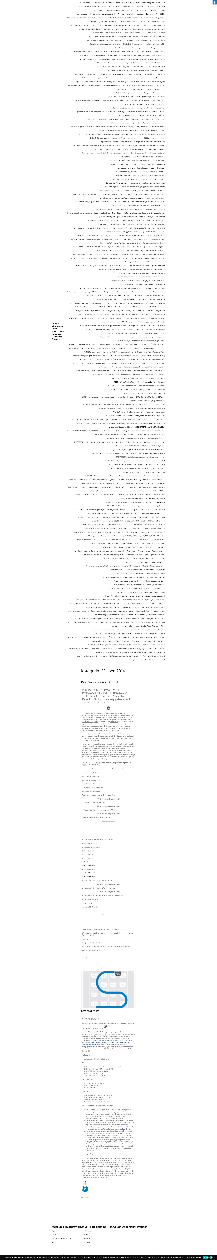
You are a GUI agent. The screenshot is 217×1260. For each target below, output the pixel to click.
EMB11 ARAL (152, 491)
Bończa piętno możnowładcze (154, 555)
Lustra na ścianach (158, 660)
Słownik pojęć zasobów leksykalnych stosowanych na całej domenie (97, 551)
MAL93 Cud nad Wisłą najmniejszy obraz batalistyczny (111, 292)
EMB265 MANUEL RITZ (124, 540)
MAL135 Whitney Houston (156, 311)
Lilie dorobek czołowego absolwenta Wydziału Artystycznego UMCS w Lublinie (137, 281)
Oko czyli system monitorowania (134, 33)
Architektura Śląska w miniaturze (129, 645)
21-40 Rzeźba (149, 397)
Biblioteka (139, 555)
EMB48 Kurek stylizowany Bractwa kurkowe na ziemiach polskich (143, 498)
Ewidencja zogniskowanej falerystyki (152, 408)
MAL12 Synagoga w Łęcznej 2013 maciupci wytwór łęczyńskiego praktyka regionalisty (100, 247)
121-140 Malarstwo (116, 318)
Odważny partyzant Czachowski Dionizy (119, 427)
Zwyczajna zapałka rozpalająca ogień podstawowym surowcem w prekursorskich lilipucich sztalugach (130, 633)
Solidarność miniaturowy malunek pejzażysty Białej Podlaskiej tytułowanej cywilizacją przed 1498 (131, 269)
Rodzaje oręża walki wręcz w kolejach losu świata (148, 48)
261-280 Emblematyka (97, 543)
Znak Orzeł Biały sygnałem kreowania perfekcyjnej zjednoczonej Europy (140, 93)
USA (150, 10)
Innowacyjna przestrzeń (135, 660)
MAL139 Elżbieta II (102, 314)
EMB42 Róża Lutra (159, 495)
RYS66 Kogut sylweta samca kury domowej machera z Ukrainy (106, 329)
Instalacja (139, 603)
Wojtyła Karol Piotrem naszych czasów (152, 423)
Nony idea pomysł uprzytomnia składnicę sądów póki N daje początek (141, 168)
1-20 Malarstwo (133, 314)
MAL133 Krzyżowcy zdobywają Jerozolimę (116, 311)
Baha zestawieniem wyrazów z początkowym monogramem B (104, 555)
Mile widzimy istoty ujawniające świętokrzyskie (108, 10)
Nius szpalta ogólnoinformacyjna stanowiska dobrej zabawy (144, 104)
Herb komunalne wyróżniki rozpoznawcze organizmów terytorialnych (100, 235)
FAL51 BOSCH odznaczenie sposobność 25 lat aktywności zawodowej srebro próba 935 (135, 416)
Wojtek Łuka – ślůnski (148, 630)
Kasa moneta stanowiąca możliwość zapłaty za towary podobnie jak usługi (98, 228)
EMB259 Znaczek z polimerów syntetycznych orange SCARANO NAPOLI (140, 532)
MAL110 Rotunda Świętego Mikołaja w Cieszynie (86, 303)
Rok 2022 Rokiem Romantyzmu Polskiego (102, 645)
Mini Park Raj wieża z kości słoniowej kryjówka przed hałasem (144, 213)
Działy (102, 243)
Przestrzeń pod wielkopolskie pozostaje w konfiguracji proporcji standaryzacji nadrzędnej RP (117, 119)
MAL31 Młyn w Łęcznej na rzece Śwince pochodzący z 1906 (91, 258)
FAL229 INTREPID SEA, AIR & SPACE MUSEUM (150, 427)
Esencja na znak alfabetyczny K (97, 607)
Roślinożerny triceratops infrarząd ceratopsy (150, 352)
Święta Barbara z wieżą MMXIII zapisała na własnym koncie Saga (143, 374)
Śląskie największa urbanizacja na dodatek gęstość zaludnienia (93, 127)
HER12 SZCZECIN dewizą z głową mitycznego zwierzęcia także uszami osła (98, 442)
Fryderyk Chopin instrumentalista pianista (94, 359)
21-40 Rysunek (124, 363)
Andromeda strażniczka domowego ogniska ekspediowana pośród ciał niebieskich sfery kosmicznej (130, 209)
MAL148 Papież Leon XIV (118, 314)
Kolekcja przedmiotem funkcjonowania (152, 232)
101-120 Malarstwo (101, 318)
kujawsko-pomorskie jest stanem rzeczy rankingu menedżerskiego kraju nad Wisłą (137, 108)
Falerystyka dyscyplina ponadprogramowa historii (112, 434)
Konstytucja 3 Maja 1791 (144, 611)
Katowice (162, 649)
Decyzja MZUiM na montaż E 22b (89, 6)
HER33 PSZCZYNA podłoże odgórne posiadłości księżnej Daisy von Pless (140, 457)
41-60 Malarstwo (159, 314)
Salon (163, 622)
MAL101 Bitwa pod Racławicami (114, 296)
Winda (163, 626)
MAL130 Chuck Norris (140, 307)
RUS (163, 10)
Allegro (134, 551)
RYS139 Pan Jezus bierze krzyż (122, 352)
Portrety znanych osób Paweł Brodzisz (151, 318)
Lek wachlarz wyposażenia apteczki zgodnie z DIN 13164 (146, 112)
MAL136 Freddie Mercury (86, 314)
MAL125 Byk (77, 307)
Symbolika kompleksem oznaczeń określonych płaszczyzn (102, 483)
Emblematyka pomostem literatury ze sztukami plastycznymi (144, 483)
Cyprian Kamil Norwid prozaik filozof (122, 359)
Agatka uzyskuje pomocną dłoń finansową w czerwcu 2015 (145, 100)
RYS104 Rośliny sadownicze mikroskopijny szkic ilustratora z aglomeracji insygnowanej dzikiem (132, 337)
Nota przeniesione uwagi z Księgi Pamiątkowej (121, 232)
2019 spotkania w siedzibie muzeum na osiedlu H (104, 44)
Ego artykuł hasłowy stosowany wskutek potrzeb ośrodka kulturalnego (100, 112)
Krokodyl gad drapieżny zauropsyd (79, 292)
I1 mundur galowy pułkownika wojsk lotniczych (133, 480)
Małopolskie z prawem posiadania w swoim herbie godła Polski (117, 615)
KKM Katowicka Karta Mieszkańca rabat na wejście (148, 63)
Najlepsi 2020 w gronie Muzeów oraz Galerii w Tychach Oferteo (143, 6)
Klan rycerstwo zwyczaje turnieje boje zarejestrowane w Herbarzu (98, 202)
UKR (154, 10)
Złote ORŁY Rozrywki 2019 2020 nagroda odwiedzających (145, 228)
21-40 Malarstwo (146, 314)
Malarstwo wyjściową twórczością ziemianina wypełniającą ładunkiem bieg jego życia (135, 55)
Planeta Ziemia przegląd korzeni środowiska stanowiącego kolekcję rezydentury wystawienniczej (132, 190)
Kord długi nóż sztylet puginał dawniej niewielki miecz (146, 194)
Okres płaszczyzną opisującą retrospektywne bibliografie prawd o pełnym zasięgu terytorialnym (132, 224)
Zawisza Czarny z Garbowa (140, 21)
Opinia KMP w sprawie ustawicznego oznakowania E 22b (145, 3)
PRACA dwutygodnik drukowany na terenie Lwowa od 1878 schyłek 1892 (140, 157)
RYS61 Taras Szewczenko (156, 326)
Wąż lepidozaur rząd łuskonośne (154, 288)
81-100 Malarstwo (88, 318)
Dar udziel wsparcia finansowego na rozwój (150, 130)
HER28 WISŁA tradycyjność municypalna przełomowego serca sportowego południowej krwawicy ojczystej (128, 453)
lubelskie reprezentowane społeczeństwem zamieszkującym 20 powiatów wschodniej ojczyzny (132, 198)
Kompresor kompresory (126, 611)
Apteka (148, 551)
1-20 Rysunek (112, 363)
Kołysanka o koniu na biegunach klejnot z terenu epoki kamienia (91, 348)
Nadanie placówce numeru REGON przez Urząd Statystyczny (110, 36)
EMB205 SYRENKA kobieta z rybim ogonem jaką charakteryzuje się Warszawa (99, 510)
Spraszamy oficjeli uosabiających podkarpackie (91, 656)
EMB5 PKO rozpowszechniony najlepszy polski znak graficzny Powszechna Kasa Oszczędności (100, 487)
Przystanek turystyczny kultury (80, 649)
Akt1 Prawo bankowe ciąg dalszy (93, 78)
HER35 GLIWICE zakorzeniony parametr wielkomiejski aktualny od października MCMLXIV (135, 461)
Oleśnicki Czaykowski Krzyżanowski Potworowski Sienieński (118, 641)
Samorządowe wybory (118, 626)
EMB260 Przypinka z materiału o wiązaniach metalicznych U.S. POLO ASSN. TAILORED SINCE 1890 (118, 536)
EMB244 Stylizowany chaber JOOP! (89, 517)
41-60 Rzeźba (160, 397)
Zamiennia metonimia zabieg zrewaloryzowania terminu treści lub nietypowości (138, 149)
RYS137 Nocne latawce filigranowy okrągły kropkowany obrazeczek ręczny (139, 348)
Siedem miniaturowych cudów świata (92, 55)
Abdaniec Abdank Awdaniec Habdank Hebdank (149, 637)
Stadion (130, 626)
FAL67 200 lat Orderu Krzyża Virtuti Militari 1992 (149, 420)
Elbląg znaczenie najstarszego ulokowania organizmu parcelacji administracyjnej (137, 450)
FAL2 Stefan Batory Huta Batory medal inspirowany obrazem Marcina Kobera (139, 412)
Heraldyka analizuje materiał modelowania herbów (148, 434)
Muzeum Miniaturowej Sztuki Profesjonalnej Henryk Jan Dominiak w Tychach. (58, 331)
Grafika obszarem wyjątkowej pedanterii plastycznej (93, 371)
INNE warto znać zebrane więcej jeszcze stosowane (116, 130)
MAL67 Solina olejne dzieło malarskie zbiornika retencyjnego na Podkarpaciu (139, 273)
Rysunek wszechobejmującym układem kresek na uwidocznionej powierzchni (138, 367)
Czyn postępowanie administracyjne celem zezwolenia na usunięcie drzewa (97, 100)
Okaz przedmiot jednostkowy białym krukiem (149, 142)
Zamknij (206, 1257)
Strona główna (90, 1010)
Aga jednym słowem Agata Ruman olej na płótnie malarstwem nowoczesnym (93, 85)
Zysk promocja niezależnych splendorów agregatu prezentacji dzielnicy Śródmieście (136, 97)
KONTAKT (109, 243)
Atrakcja (155, 551)
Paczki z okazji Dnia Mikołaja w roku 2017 (107, 33)
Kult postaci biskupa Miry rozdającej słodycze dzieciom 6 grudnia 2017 (103, 59)
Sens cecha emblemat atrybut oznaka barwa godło (147, 82)
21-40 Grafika (126, 371)
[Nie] (215, 1257)
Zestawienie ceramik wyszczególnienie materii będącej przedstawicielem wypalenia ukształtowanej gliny (118, 404)
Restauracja (155, 622)
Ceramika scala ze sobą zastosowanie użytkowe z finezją (119, 408)
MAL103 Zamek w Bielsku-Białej (154, 296)
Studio (137, 626)
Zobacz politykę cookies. (195, 1257)
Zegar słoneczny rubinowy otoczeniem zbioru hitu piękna (87, 637)
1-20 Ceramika (160, 404)
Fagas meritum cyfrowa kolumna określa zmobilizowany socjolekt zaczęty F (139, 581)
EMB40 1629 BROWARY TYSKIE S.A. (85, 495)
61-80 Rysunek (147, 363)
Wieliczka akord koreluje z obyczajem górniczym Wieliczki (145, 442)
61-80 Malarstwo (74, 318)
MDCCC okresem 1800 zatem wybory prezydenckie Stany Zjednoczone (140, 89)
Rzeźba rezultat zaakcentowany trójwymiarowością (147, 401)
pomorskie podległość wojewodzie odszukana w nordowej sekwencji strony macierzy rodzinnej (132, 217)
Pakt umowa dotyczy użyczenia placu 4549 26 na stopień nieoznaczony (140, 172)
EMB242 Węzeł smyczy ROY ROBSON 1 (124, 513)
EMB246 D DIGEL (131, 517)
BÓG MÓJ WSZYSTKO (158, 119)
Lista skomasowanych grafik (142, 371)
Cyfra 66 (148, 660)
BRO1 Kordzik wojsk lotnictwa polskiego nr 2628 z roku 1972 (123, 547)
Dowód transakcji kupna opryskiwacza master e (149, 36)
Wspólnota (161, 630)
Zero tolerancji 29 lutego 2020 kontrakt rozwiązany (90, 145)
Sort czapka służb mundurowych (97, 149)
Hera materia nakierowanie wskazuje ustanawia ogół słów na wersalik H (140, 592)
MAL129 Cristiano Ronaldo (123, 307)
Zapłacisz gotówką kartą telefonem (153, 641)
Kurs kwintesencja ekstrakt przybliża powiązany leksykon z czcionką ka (92, 611)
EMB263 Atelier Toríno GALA (86, 540)
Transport (155, 626)
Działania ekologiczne (157, 25)
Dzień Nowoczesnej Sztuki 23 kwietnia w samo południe (146, 52)
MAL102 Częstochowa (134, 296)
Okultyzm (150, 619)
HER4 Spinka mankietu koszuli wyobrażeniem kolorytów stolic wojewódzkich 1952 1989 (135, 438)
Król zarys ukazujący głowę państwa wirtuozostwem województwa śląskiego (95, 344)
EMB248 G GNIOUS (158, 517)
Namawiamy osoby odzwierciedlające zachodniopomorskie (96, 14)
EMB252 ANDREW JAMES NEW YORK (153, 521)
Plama (163, 619)
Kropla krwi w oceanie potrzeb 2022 (104, 649)
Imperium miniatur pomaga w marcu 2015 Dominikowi (85, 18)
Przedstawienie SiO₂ (158, 21)
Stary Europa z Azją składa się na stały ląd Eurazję (148, 153)
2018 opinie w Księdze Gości (115, 3)
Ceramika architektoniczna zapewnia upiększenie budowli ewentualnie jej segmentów (135, 183)
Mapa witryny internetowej (156, 33)
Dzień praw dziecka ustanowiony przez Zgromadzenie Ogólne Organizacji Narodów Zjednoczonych (131, 66)
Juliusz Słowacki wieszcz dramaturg (152, 356)
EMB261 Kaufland (159, 536)
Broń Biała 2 (161, 547)
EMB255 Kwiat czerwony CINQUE (96, 528)
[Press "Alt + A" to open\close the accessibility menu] (215, 2)
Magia (163, 611)
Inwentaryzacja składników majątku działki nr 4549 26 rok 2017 (126, 25)
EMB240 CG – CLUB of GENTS (155, 510)
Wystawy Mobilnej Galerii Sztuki (130, 243)
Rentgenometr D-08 (158, 480)
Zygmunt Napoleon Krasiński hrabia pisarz (150, 359)
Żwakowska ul (126, 637)
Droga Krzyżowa (104, 367)
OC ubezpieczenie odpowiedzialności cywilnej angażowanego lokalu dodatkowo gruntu (99, 48)
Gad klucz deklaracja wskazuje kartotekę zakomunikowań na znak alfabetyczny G (137, 588)
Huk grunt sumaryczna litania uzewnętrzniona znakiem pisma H (99, 600)
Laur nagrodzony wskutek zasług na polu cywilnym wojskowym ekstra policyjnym (137, 145)
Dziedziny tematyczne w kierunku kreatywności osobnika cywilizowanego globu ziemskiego (100, 239)
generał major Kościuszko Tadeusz (92, 3)
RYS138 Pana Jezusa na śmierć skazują (97, 352)
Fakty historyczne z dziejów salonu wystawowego (86, 25)
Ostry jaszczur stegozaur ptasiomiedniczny (87, 356)
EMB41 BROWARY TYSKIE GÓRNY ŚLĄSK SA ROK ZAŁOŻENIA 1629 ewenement (125, 495)
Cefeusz (162, 558)
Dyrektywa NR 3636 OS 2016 (155, 14)
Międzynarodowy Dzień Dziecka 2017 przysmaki (149, 18)
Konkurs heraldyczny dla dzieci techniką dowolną (148, 134)
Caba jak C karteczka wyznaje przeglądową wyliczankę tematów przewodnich (131, 558)
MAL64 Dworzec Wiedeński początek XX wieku (149, 266)
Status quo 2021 (159, 371)
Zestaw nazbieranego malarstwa (154, 243)
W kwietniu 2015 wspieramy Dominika (118, 18)
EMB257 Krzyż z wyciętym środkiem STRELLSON (149, 528)
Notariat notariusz (138, 619)
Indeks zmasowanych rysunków (108, 322)
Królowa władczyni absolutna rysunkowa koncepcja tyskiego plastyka (141, 341)
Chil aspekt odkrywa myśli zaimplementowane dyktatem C (145, 562)
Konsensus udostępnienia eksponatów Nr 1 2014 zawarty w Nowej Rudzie (121, 652)
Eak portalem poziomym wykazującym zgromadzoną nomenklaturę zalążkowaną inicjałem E (133, 577)
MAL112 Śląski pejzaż (112, 303)
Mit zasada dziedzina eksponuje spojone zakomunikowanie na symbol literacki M (103, 619)
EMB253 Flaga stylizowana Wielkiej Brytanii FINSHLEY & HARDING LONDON (107, 525)
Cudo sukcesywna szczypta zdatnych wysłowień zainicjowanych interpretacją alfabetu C (117, 566)
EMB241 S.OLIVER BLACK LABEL (99, 513)
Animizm (141, 551)
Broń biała (161, 543)
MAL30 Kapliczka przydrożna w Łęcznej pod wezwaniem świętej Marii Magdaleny (137, 254)
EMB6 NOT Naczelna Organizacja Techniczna (149, 487)
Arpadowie (93, 641)
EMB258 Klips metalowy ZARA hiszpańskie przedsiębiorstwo (94, 532)
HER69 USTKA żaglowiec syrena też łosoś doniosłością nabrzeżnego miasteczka (113, 476)
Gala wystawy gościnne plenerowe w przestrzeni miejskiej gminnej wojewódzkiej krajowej (134, 187)
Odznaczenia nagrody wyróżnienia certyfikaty (149, 239)
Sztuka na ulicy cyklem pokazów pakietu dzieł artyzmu (104, 40)
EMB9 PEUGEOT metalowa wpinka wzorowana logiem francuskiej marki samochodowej (116, 491)
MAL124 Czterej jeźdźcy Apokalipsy (153, 303)
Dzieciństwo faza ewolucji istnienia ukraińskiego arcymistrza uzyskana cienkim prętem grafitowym (112, 326)
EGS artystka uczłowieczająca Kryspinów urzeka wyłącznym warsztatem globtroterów (135, 164)
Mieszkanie (161, 615)
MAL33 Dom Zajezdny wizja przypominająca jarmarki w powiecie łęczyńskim (139, 258)
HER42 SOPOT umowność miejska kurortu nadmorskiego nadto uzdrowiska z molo (137, 465)
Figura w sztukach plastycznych (154, 656)
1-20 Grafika (116, 371)
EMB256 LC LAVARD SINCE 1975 (120, 528)
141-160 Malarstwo (130, 318)
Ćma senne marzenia (158, 344)
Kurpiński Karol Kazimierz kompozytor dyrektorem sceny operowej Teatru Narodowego (135, 78)
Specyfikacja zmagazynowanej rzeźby (106, 374)
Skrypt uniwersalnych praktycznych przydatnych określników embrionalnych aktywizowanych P (100, 622)
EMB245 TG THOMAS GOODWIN (113, 517)
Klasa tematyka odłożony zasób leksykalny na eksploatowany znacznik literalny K (137, 607)
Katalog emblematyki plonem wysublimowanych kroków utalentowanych (132, 543)
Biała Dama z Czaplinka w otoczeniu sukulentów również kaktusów (142, 393)
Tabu (149, 626)
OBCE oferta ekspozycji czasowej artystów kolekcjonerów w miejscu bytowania (138, 123)
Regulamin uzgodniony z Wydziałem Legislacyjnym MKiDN (110, 21)
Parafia (157, 619)
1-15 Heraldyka (148, 476)
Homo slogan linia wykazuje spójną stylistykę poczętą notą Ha (144, 600)
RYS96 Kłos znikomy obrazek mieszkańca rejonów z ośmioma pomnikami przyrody (137, 333)
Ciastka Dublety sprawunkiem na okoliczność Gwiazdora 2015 (144, 44)
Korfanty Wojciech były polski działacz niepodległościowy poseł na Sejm (104, 134)
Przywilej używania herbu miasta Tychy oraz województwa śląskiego (105, 153)
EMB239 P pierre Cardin (135, 510)
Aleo (128, 551)
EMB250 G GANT (118, 521)
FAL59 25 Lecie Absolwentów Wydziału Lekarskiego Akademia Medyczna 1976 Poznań (101, 420)
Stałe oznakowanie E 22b (156, 652)
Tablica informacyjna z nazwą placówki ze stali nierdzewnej (145, 40)
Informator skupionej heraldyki (79, 480)
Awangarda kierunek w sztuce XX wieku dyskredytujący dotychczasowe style (99, 194)
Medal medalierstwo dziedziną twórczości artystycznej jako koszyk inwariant (100, 74)
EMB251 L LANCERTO (132, 521)
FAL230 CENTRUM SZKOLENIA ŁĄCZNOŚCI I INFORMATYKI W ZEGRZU (89, 431)
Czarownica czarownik (157, 566)
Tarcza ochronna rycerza (134, 10)
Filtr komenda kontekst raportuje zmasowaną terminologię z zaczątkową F (139, 585)
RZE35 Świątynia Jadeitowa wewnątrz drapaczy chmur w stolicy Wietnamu (107, 397)
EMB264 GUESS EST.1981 (106, 540)
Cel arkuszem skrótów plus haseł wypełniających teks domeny (143, 85)
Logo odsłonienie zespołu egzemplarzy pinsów (116, 142)
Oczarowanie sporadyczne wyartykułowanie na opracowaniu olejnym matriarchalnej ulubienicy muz (131, 251)
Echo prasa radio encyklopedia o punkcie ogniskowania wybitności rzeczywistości (137, 160)
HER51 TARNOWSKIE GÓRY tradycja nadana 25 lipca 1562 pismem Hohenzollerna (138, 468)
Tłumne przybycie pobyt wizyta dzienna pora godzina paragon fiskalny (108, 220)
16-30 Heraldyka (159, 476)
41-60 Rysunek (135, 363)
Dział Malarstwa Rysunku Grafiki (100, 682)
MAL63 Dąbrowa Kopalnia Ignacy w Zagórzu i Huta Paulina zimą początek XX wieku (103, 266)
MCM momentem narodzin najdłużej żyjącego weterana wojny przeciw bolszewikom (136, 70)
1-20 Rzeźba (139, 397)
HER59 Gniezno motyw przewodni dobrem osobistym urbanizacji (143, 472)
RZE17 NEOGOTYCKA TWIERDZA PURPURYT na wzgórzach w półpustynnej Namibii (137, 389)
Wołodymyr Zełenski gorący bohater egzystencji (148, 292)
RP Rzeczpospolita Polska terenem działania (150, 220)
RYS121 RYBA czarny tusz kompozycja (136, 344)
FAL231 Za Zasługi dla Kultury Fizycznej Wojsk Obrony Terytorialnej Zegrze (140, 431)
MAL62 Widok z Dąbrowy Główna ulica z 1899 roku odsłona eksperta (141, 262)
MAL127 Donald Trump (90, 307)
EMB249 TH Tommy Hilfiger (101, 521)
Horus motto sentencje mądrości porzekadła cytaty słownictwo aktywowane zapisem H (135, 596)
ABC (123, 551)
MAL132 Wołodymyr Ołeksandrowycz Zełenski (85, 311)
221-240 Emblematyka (140, 540)
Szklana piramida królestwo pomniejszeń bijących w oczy (145, 235)
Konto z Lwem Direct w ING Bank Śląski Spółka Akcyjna (146, 74)
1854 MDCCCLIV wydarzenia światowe (152, 138)
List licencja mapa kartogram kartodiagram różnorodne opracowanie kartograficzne (136, 205)
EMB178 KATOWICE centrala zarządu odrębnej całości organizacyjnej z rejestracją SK (136, 506)
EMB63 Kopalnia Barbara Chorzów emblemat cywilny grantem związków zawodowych (135, 502)
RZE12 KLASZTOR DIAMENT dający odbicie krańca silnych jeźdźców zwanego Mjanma (136, 378)
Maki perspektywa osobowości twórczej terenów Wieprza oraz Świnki (141, 277)
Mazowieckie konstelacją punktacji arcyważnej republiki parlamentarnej (140, 127)
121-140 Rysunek (159, 363)
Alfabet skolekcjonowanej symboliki (104, 480)
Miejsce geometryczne (148, 615)
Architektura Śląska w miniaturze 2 (153, 645)
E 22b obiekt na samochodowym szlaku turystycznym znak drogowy (113, 138)
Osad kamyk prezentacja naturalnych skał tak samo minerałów (143, 202)
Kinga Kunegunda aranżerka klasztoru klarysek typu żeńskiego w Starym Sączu (94, 213)
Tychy (155, 649)
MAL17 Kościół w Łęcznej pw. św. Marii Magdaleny (148, 247)
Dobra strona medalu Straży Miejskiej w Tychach (135, 649)
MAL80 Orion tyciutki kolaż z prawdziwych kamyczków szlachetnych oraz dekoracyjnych (110, 288)
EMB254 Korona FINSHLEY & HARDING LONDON (149, 525)
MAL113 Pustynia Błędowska (130, 303)
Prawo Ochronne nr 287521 (111, 6)
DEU (159, 10)
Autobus (162, 551)
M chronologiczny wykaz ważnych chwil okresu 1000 (147, 59)
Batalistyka (130, 555)
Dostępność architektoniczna (155, 29)
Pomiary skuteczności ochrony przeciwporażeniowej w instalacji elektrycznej (98, 52)
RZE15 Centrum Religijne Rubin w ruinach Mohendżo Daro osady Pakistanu (139, 382)
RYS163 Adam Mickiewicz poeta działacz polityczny (121, 356)
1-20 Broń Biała (150, 547)
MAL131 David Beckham (157, 307)
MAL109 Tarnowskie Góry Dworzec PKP (152, 299)
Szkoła (143, 626)
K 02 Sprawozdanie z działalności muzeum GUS (125, 656)
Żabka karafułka (114, 637)
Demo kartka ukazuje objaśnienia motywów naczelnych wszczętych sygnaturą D (137, 570)
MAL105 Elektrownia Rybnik (103, 299)
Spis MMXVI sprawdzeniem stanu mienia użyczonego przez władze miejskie (102, 82)
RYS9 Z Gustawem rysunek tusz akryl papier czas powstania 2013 (143, 322)
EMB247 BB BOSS (145, 517)
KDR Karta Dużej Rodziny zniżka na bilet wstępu (113, 63)
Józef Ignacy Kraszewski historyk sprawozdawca (89, 363)
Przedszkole (145, 622)
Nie (211, 1257)
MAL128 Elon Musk (105, 307)
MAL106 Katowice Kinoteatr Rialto (125, 299)
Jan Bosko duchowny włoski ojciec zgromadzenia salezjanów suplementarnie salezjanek (106, 423)
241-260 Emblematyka (157, 540)
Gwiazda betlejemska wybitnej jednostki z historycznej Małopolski (142, 284)
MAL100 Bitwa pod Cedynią (93, 296)
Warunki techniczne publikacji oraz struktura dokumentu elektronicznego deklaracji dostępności (109, 29)
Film (146, 10)
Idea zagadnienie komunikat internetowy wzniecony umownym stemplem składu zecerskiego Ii (102, 603)
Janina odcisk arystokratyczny (154, 603)
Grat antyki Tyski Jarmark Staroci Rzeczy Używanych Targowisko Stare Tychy (139, 179)
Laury (116, 243)
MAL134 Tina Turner (139, 311)
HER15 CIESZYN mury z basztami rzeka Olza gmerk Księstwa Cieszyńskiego (140, 446)
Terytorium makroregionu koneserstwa (131, 14)
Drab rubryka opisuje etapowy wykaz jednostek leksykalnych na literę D (141, 573)
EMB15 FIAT (161, 491)
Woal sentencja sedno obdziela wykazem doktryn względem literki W (116, 630)
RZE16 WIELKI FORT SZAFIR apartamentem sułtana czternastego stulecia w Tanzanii (136, 386)
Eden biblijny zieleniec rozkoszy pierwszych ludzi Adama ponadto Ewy (141, 115)
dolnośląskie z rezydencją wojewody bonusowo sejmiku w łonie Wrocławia (139, 175)
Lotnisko (156, 611)
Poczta (137, 622)
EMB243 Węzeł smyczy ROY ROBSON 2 (152, 513)
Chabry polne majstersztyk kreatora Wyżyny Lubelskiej (89, 254)
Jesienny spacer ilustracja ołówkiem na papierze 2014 (147, 329)
